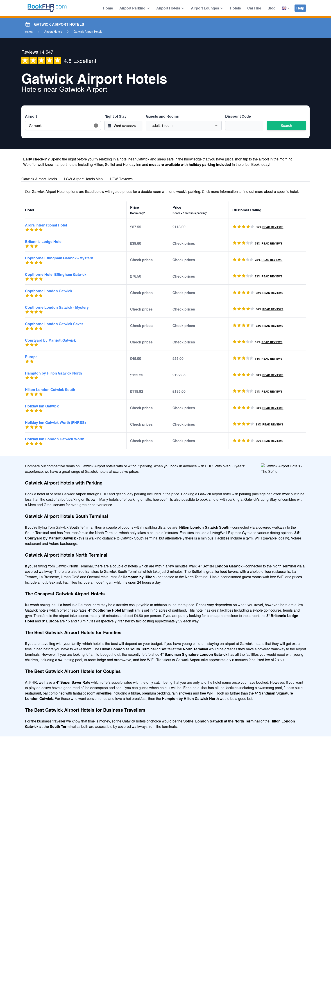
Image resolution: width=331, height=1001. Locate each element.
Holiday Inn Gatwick (42, 406)
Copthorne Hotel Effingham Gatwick (55, 274)
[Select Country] (286, 8)
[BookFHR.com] (47, 8)
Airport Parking (132, 8)
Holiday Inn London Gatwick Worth (54, 438)
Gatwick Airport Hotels (39, 178)
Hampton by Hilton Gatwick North (53, 373)
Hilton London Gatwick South (50, 389)
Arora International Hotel (46, 225)
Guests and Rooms (162, 116)
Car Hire (254, 8)
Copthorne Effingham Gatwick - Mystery (59, 258)
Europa (31, 356)
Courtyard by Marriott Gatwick (50, 340)
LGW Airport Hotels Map (83, 178)
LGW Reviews (121, 178)
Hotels (235, 8)
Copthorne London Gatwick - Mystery (57, 307)
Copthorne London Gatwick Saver (54, 323)
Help (300, 8)
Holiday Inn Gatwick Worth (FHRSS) (55, 422)
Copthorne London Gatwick (48, 290)
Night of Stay (115, 116)
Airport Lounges (205, 8)
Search (286, 125)
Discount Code (238, 116)
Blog (272, 8)
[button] (96, 125)
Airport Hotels (168, 8)
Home (108, 8)
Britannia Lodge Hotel (43, 241)
